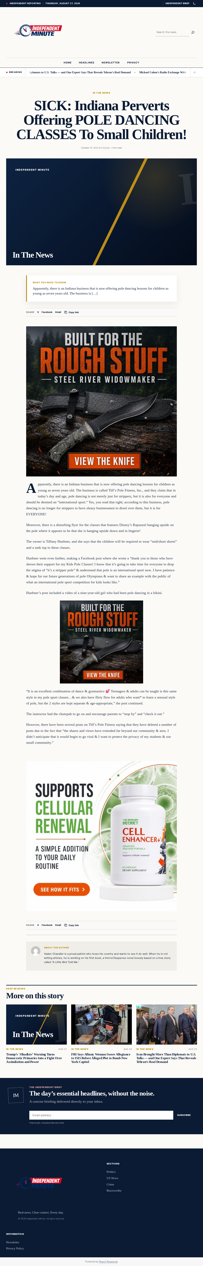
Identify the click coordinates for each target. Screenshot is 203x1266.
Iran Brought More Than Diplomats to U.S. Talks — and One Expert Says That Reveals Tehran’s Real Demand (166, 1058)
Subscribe (184, 1115)
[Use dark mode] (194, 3)
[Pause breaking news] (193, 72)
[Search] (193, 32)
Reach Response (108, 1261)
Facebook (47, 312)
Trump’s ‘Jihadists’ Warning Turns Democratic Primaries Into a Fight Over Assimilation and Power (34, 1058)
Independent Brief (178, 3)
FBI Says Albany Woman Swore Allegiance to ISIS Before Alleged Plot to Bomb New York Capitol (100, 1058)
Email (58, 312)
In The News (101, 92)
